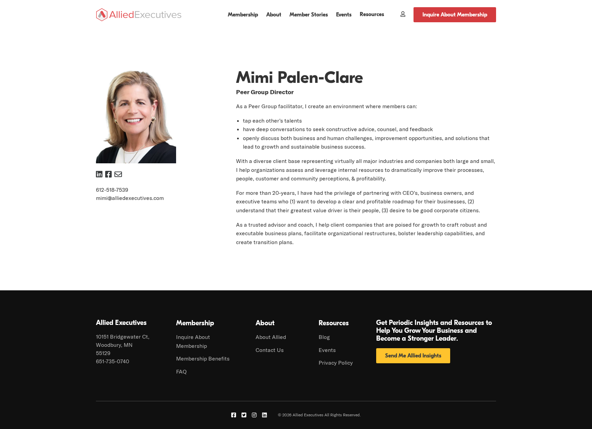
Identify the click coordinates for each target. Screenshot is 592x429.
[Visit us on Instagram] (254, 415)
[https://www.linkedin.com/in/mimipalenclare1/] (99, 174)
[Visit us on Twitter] (244, 415)
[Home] (139, 14)
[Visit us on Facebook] (233, 415)
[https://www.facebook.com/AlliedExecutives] (108, 174)
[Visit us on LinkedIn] (264, 415)
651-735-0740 (112, 361)
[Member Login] (398, 14)
